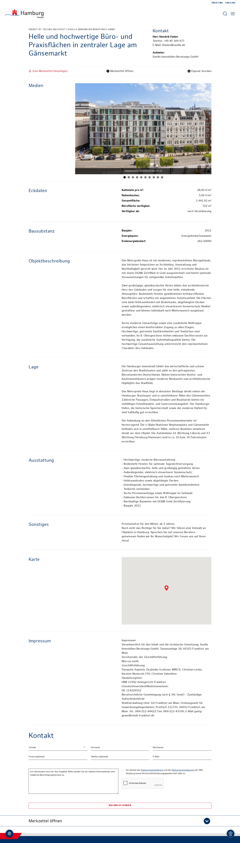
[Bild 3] (133, 177)
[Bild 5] (141, 177)
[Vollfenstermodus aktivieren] (208, 171)
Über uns (217, 3)
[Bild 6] (145, 177)
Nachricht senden (120, 805)
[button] (120, 821)
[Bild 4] (137, 177)
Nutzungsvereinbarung (183, 770)
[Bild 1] (124, 177)
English (230, 3)
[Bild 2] (128, 177)
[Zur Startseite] (24, 13)
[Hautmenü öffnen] (232, 13)
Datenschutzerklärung (152, 770)
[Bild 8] (153, 177)
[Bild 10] (162, 177)
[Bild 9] (158, 177)
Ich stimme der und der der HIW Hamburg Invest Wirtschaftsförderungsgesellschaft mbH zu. (164, 772)
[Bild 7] (149, 177)
